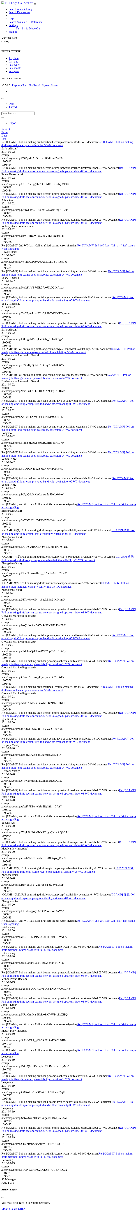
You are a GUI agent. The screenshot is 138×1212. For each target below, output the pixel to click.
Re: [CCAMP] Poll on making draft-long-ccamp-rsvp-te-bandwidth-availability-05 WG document (67, 299)
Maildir (13, 1208)
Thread (13, 106)
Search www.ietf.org (20, 9)
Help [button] (11, 18)
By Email (34, 85)
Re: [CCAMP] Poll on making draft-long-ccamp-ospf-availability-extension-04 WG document (67, 273)
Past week (14, 64)
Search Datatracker (19, 12)
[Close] (2, 1197)
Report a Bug (19, 85)
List (3, 138)
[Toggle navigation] (35, 3)
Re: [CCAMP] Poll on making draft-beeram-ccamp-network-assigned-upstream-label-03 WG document (68, 169)
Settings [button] (13, 25)
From (4, 132)
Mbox (4, 1208)
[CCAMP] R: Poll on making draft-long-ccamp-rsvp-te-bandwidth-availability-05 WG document (68, 350)
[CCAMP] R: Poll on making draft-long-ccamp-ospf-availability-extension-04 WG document (66, 376)
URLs (21, 1208)
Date (11, 103)
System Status (50, 85)
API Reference (34, 22)
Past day (13, 61)
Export (12, 122)
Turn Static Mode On (28, 28)
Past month (15, 68)
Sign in (13, 31)
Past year (14, 71)
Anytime (14, 58)
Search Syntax (17, 22)
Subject (5, 129)
